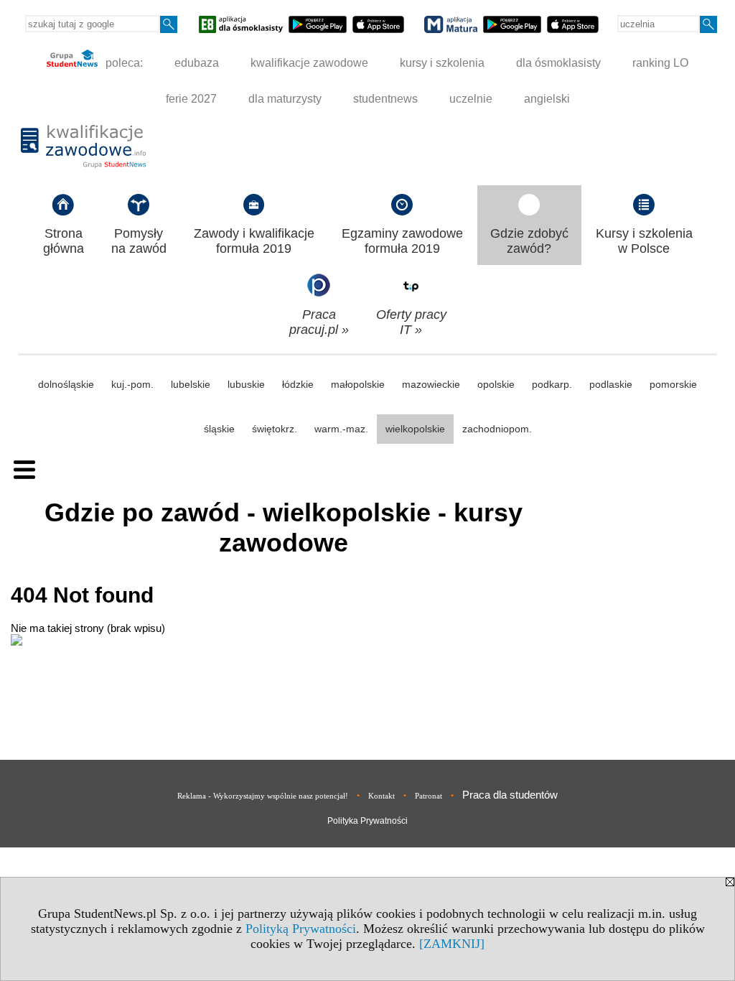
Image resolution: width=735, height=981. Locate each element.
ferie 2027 (191, 99)
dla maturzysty (285, 99)
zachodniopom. (497, 428)
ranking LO (660, 63)
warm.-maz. (341, 428)
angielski (547, 99)
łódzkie (298, 384)
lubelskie (190, 384)
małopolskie (358, 384)
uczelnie (470, 99)
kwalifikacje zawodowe (309, 63)
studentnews (385, 99)
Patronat (428, 795)
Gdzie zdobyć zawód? (529, 241)
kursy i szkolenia (442, 63)
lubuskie (246, 384)
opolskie (496, 384)
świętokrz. (274, 428)
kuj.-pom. (132, 384)
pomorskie (673, 384)
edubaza (196, 63)
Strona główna (63, 241)
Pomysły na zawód (139, 241)
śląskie (219, 428)
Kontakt (381, 795)
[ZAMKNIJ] (451, 943)
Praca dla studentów (510, 795)
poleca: (123, 63)
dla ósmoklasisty (558, 63)
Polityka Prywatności (367, 821)
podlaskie (610, 384)
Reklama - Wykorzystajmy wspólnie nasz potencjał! (262, 795)
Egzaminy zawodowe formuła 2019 (402, 241)
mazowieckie (431, 384)
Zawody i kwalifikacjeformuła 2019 (254, 241)
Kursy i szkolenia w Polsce (644, 241)
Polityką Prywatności (300, 928)
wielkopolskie (415, 428)
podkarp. (552, 384)
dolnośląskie (66, 384)
